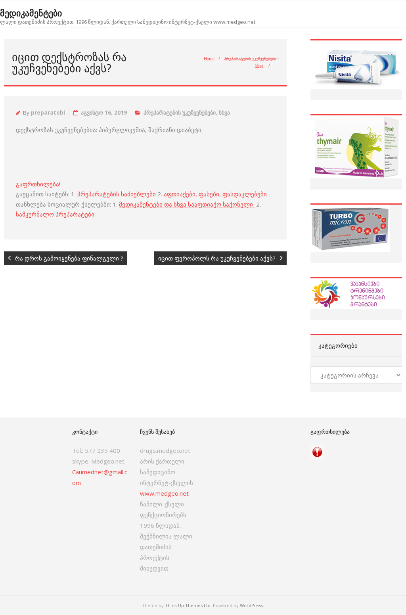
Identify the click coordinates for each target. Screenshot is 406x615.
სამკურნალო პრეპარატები (55, 214)
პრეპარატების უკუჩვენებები (250, 58)
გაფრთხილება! (38, 184)
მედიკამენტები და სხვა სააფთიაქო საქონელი (187, 204)
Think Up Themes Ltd (188, 605)
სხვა (259, 65)
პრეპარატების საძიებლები (116, 194)
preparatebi (48, 112)
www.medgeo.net (164, 493)
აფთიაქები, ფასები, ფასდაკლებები (215, 194)
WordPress (251, 605)
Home (209, 58)
